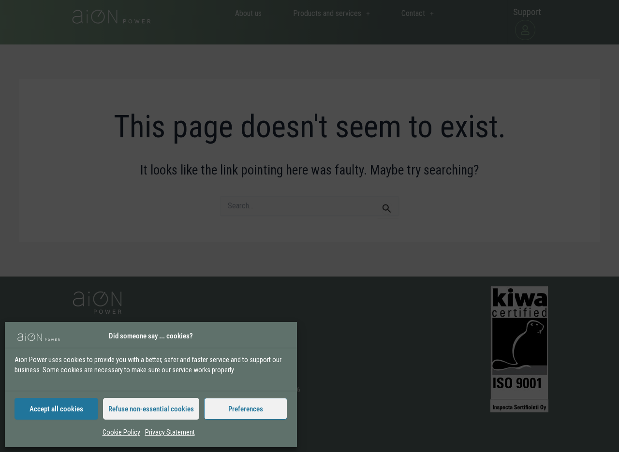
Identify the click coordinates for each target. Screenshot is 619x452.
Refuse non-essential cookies (151, 409)
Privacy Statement (170, 432)
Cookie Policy (121, 432)
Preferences (245, 409)
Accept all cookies (56, 409)
